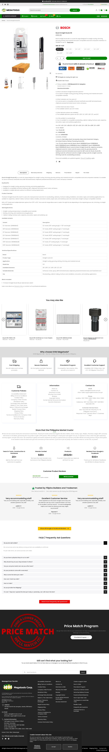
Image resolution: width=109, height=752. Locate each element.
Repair (77, 172)
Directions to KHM (54, 392)
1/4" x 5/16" (69, 53)
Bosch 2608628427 (83, 145)
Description (23, 172)
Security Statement (54, 402)
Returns (58, 172)
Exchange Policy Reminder (19, 403)
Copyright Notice (54, 398)
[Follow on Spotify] (8, 4)
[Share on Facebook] (56, 161)
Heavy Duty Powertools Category (89, 139)
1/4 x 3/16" (60, 53)
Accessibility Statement (18, 394)
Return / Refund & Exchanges (19, 407)
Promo (44, 16)
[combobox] (49, 10)
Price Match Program (80, 637)
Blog (53, 16)
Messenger (16, 732)
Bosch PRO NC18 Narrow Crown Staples (41, 338)
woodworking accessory (73, 155)
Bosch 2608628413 (61, 145)
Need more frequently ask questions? (55, 602)
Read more (70, 42)
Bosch (62, 128)
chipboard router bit (61, 149)
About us (54, 389)
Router (93, 151)
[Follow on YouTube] (5, 4)
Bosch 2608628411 (82, 143)
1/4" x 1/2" (77, 49)
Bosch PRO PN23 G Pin (9, 338)
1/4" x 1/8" (96, 49)
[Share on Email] (59, 161)
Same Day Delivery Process (81, 692)
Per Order (86, 172)
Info (59, 16)
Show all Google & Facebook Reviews (53, 528)
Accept (54, 747)
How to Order (77, 684)
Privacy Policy (19, 413)
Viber (10, 732)
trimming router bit (61, 155)
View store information (63, 88)
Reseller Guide (77, 704)
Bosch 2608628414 (72, 145)
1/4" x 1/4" (59, 49)
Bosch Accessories (74, 139)
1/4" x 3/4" (87, 49)
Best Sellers (65, 139)
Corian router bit (72, 149)
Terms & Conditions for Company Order (18, 415)
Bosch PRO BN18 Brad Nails (64, 338)
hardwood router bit (61, 151)
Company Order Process (19, 400)
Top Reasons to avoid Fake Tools (81, 701)
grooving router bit (92, 149)
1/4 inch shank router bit (65, 143)
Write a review (68, 477)
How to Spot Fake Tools (80, 698)
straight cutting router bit (84, 153)
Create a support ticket (80, 681)
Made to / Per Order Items (19, 405)
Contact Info (102, 748)
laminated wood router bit (74, 151)
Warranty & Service (36, 172)
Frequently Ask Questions (81, 707)
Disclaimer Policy (19, 401)
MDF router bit (86, 151)
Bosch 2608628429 (61, 147)
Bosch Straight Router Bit (83, 147)
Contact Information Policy (45, 722)
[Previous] (3, 319)
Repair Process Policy (19, 409)
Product (26, 16)
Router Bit (61, 130)
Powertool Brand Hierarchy (81, 695)
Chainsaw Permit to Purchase (79, 710)
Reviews (54, 396)
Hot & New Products (61, 141)
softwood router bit (71, 153)
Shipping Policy (19, 411)
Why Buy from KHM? (54, 394)
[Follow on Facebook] (2, 4)
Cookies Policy (18, 398)
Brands (35, 16)
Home (3, 20)
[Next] (105, 319)
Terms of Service (19, 417)
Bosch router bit (71, 147)
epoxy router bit (81, 149)
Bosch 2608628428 (94, 145)
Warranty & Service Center (81, 689)
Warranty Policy (18, 286)
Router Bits (81, 141)
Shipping (49, 172)
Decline (70, 747)
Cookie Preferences (101, 750)
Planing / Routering (72, 141)
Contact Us (54, 390)
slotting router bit (60, 153)
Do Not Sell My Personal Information (54, 400)
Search (83, 672)
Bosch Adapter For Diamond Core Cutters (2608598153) (93, 338)
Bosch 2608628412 (92, 143)
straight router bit (97, 153)
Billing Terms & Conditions (19, 396)
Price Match (67, 172)
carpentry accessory (96, 147)
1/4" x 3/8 (68, 49)
